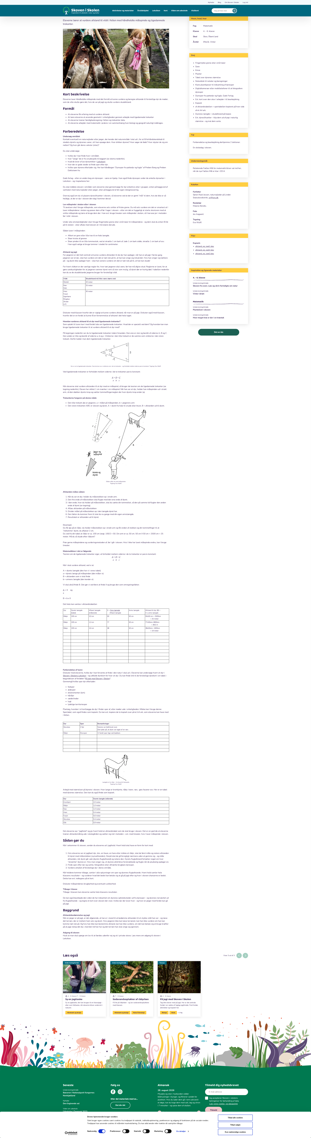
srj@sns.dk (213, 197)
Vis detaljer (181, 1131)
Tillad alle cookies (235, 1118)
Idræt (173, 1013)
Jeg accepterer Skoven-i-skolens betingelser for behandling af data (224, 1101)
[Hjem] (81, 11)
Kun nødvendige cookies (235, 1132)
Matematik (198, 301)
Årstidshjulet (143, 10)
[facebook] (113, 1092)
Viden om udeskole (179, 10)
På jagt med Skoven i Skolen (97, 678)
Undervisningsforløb (72, 963)
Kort (166, 10)
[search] (234, 11)
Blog (219, 2)
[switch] (125, 1131)
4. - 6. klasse (199, 277)
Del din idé (120, 1105)
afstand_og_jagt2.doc (204, 250)
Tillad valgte (235, 1125)
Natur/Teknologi (138, 1013)
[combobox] (222, 11)
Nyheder (211, 2)
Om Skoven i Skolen (232, 2)
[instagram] (120, 1092)
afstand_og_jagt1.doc (204, 246)
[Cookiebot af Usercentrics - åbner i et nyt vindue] (71, 1133)
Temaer (162, 963)
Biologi (164, 1013)
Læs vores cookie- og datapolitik (223, 1104)
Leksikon (156, 10)
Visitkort (195, 10)
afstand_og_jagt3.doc (204, 253)
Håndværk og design (74, 1013)
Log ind (245, 2)
